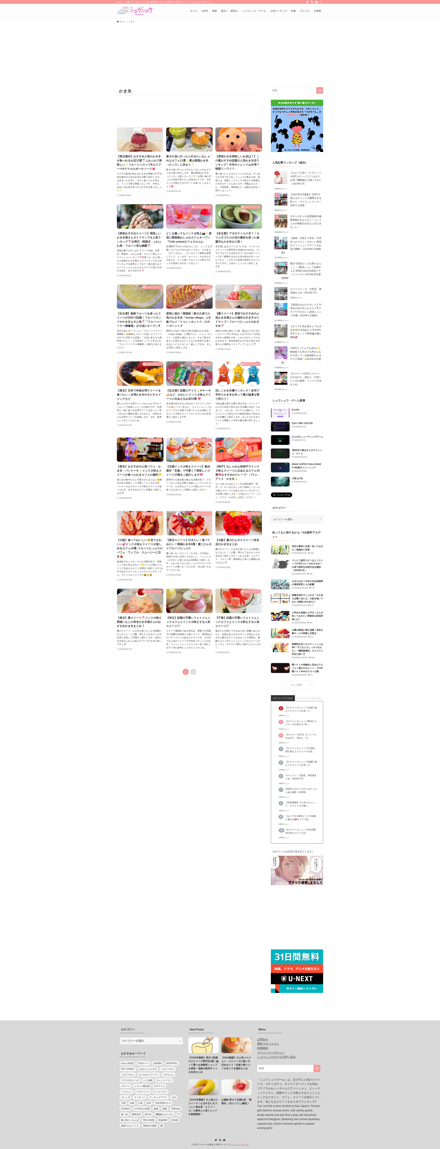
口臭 (140, 1103)
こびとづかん (167, 1069)
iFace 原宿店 (127, 1063)
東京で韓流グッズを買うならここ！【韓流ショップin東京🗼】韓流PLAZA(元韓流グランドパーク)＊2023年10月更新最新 (301, 270)
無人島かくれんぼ (130, 1120)
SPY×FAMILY (128, 1069)
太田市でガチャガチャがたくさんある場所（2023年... (301, 791)
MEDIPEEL (172, 1063)
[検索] (321, 2)
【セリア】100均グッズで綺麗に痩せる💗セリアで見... (300, 818)
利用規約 (262, 1048)
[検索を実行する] (319, 90)
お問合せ (262, 1039)
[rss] (312, 2)
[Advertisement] (220, 50)
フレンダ (125, 1097)
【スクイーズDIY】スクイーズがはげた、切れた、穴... (300, 736)
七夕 (173, 1097)
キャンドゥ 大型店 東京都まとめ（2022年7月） (301, 777)
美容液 (174, 1120)
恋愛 (164, 1108)
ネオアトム (159, 1086)
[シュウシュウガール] (134, 11)
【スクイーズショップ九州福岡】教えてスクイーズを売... (300, 750)
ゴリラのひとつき (130, 1080)
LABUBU (157, 1063)
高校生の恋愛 (149, 1125)
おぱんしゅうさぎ (148, 1069)
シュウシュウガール (239, 1144)
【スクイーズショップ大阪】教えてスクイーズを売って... (301, 709)
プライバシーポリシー (271, 1052)
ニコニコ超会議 (142, 1086)
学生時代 (125, 1108)
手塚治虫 (175, 1108)
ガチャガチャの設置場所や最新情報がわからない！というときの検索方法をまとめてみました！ (305, 221)
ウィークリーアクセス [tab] (309, 698)
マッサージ (139, 1097)
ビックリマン (160, 1091)
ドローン (125, 1086)
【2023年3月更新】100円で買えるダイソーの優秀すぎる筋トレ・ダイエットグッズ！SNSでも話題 (305, 200)
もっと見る (296, 685)
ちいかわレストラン (149, 1074)
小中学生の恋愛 (142, 1108)
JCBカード (143, 1063)
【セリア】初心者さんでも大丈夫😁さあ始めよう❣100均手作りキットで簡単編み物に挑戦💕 (305, 331)
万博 (123, 1103)
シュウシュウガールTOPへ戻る (276, 1056)
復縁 (156, 1108)
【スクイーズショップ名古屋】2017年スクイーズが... (301, 831)
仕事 (132, 1103)
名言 (149, 1103)
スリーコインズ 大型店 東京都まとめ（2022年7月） (305, 291)
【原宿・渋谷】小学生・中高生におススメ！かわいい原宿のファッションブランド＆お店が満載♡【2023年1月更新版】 (301, 245)
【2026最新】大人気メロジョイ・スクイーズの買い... (300, 804)
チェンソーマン (164, 1080)
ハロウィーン (143, 1091)
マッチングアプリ (158, 1097)
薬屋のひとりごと (130, 1125)
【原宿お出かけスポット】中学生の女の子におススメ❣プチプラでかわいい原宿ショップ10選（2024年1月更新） (305, 310)
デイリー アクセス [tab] (283, 698)
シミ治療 (147, 1080)
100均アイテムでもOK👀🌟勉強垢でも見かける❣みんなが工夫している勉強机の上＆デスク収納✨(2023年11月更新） (301, 355)
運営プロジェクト (268, 1043)
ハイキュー (126, 1091)
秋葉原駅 (162, 1120)
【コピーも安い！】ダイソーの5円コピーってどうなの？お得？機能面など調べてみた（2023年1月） (305, 178)
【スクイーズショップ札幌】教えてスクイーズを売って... (301, 763)
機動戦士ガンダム (165, 1114)
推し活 (124, 1114)
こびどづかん (127, 1074)
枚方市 (148, 1114)
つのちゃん (168, 1074)
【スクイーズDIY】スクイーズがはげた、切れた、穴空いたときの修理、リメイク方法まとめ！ (305, 379)
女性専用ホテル (163, 1103)
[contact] (316, 2)
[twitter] (307, 2)
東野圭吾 (136, 1114)
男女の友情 (148, 1120)
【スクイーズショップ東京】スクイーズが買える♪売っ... (301, 723)
